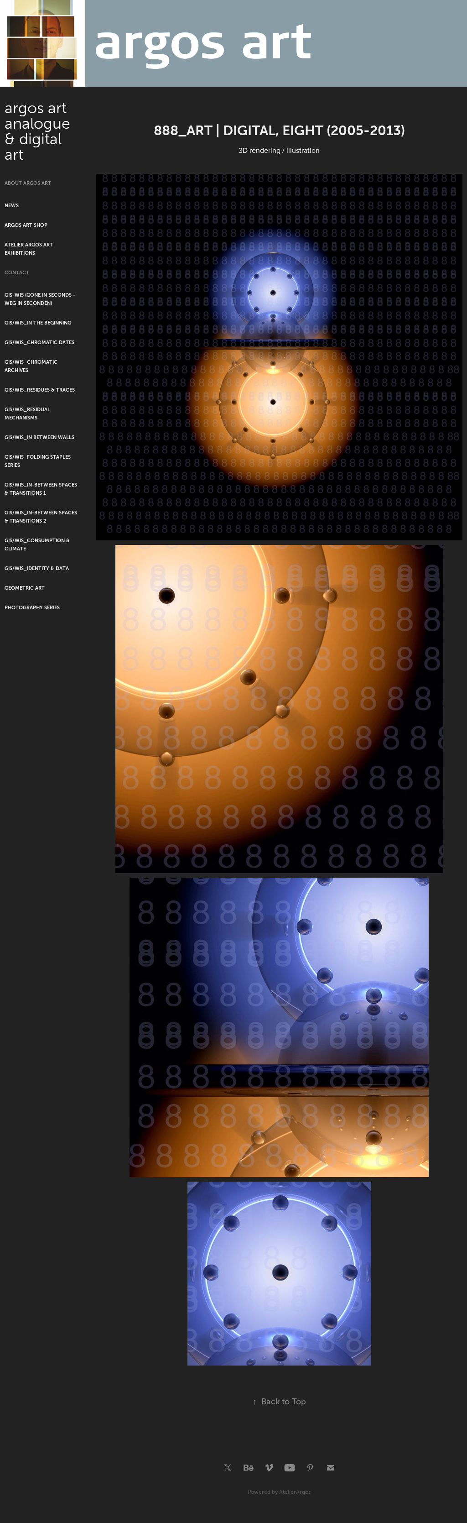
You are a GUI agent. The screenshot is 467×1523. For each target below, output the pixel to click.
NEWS (12, 205)
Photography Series (32, 607)
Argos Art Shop (26, 225)
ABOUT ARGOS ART (28, 183)
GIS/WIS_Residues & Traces (40, 390)
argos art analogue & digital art (39, 131)
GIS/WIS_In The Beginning (38, 322)
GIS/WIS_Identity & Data (37, 568)
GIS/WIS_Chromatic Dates (39, 342)
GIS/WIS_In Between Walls (39, 437)
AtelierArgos (295, 1492)
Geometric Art (25, 588)
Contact (17, 272)
